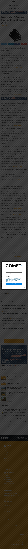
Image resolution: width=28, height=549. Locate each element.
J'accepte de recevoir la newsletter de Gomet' (13, 276)
